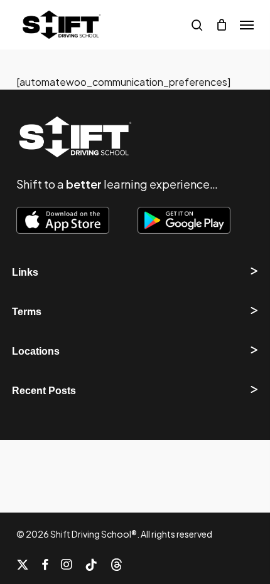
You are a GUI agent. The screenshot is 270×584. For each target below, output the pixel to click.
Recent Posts (44, 390)
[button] (247, 25)
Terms (26, 311)
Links (25, 272)
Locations (36, 351)
